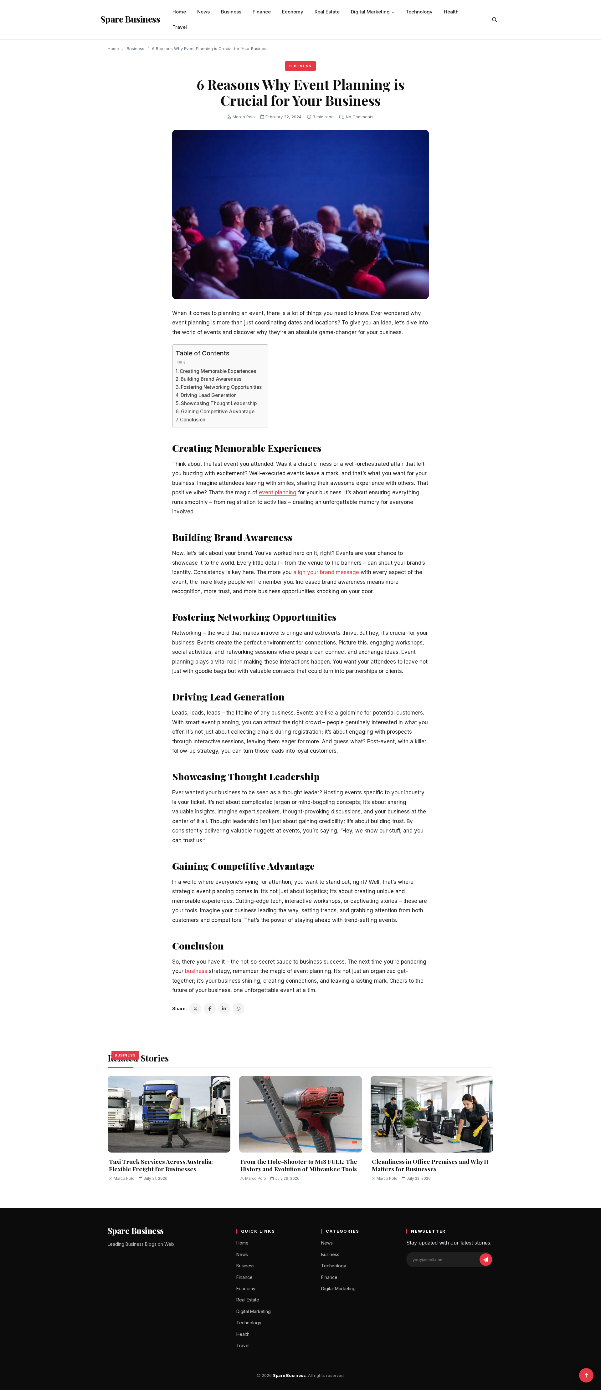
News (203, 12)
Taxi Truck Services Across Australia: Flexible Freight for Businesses (161, 1165)
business (196, 971)
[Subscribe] (486, 1259)
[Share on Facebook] (210, 1009)
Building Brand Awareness (211, 379)
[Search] (494, 19)
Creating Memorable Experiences (218, 371)
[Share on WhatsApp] (238, 1009)
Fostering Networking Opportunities (221, 387)
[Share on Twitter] (195, 1009)
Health (451, 12)
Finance (262, 12)
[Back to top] (586, 1375)
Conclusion (192, 420)
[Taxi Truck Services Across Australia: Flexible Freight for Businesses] (169, 1114)
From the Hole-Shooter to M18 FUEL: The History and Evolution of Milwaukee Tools (298, 1165)
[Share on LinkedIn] (224, 1009)
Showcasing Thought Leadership (219, 403)
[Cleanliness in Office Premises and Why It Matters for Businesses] (432, 1114)
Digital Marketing (370, 12)
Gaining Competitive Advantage (217, 412)
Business (231, 12)
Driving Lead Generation (209, 395)
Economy (292, 12)
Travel (179, 27)
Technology (419, 12)
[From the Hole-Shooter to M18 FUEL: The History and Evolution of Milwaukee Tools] (300, 1114)
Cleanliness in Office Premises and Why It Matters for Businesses (430, 1165)
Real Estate (327, 12)
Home (179, 12)
